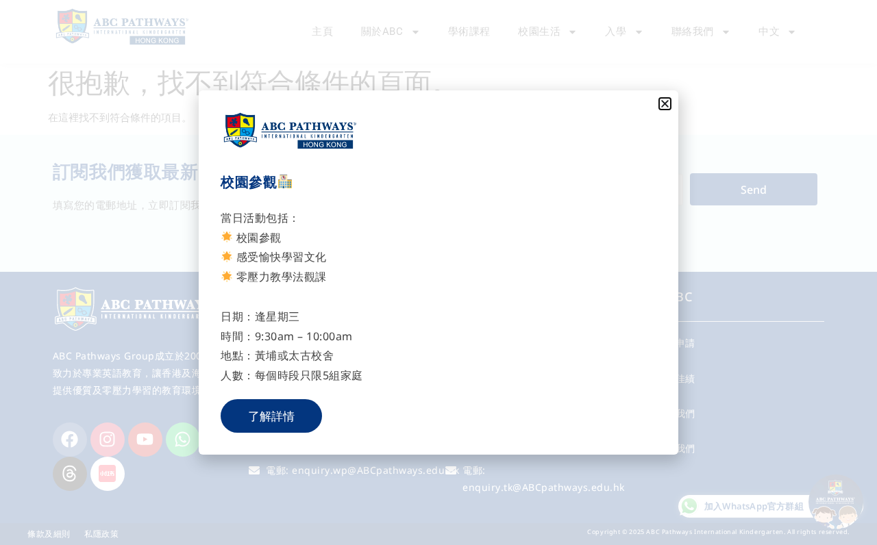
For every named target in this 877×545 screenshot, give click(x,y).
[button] (665, 104)
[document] (438, 272)
